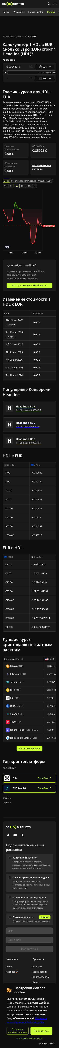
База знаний (39, 971)
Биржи (36, 982)
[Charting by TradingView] (7, 247)
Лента (6, 12)
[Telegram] (22, 835)
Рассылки (18, 12)
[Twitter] (8, 835)
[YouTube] (15, 835)
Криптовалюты (40, 976)
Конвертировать (12, 36)
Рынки (51, 12)
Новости (37, 966)
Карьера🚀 (12, 971)
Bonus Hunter (35, 12)
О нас (9, 966)
